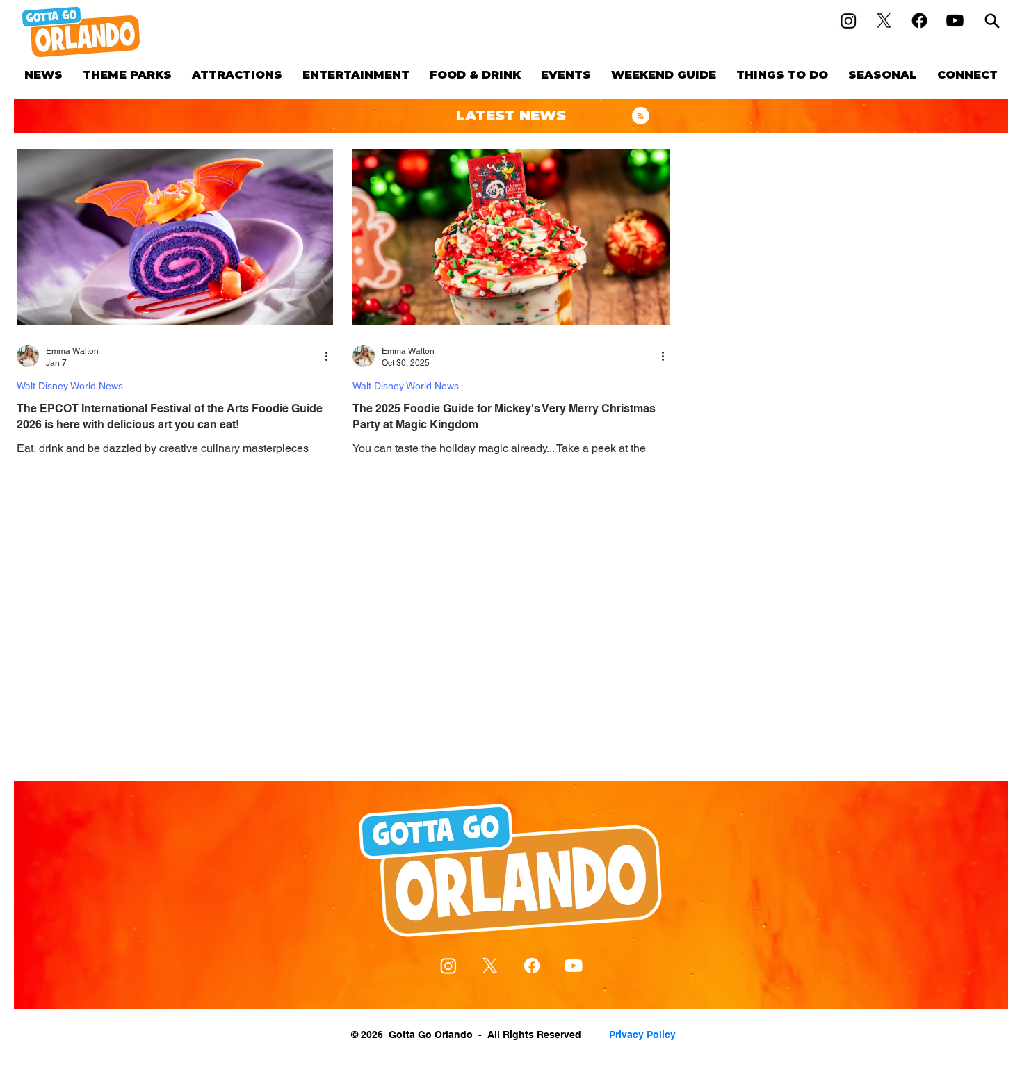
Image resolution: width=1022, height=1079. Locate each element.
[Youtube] (955, 20)
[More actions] (331, 356)
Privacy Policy (642, 1034)
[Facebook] (919, 20)
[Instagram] (848, 20)
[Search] (992, 20)
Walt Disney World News (70, 385)
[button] (126, 74)
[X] (884, 20)
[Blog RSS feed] (640, 116)
